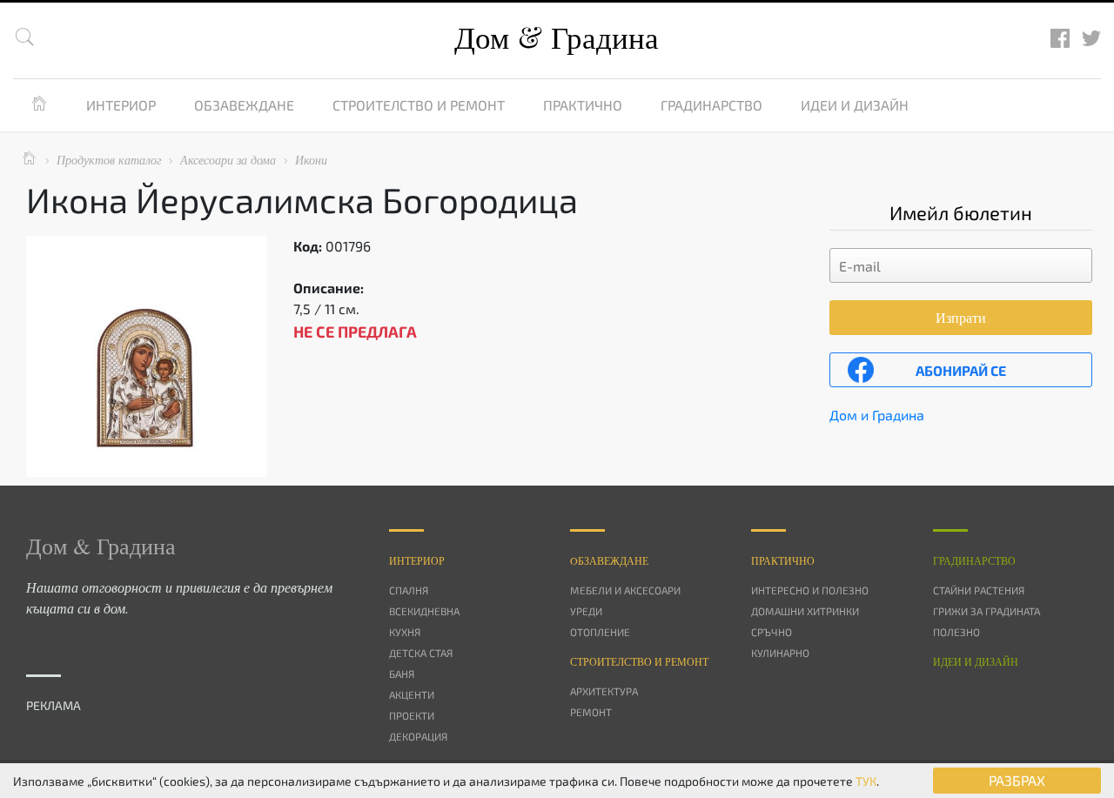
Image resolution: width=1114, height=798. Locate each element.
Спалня (408, 590)
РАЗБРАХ (1017, 780)
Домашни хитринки (805, 611)
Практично (582, 105)
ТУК (866, 781)
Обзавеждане (244, 105)
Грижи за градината (986, 611)
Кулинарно (780, 653)
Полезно (956, 632)
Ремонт (591, 712)
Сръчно (771, 632)
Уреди (586, 611)
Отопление (600, 632)
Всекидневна (424, 611)
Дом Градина (556, 37)
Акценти (411, 694)
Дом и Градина (876, 414)
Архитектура (604, 691)
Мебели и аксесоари (625, 590)
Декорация (418, 736)
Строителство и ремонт (418, 105)
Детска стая (421, 653)
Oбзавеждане (609, 560)
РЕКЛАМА (53, 705)
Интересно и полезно (810, 590)
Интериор (121, 105)
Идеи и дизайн (855, 105)
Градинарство (711, 105)
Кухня (404, 632)
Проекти (411, 715)
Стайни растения (978, 590)
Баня (401, 673)
